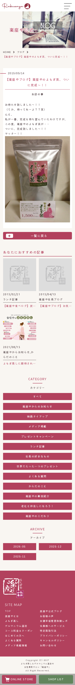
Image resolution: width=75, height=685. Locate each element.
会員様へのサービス (52, 625)
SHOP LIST (56, 679)
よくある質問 (37, 476)
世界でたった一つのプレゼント (37, 466)
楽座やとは (12, 616)
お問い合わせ (48, 645)
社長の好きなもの (37, 456)
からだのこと (37, 486)
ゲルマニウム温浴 (16, 625)
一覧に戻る (39, 235)
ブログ (21, 52)
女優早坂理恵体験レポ (54, 620)
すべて (37, 396)
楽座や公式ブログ (51, 611)
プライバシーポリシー (54, 635)
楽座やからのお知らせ (37, 406)
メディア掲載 (37, 426)
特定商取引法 (48, 630)
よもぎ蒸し (12, 620)
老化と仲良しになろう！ (37, 506)
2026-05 (19, 546)
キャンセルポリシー (52, 640)
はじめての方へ (15, 635)
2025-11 (19, 556)
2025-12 (55, 546)
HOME (7, 52)
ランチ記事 (37, 446)
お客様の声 (47, 616)
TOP (8, 611)
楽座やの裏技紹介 (37, 496)
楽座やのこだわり (37, 516)
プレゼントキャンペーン (37, 436)
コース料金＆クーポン (19, 630)
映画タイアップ (37, 416)
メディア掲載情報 (16, 645)
